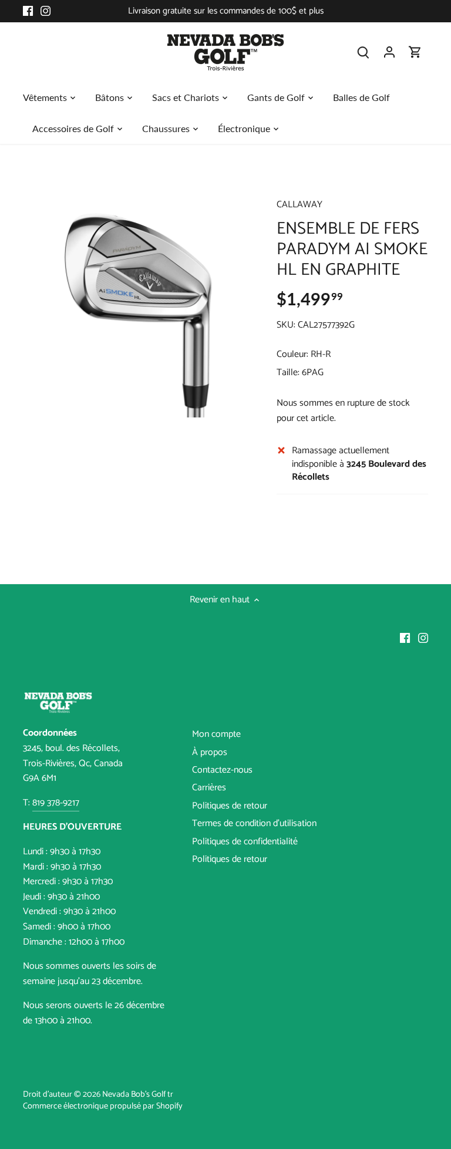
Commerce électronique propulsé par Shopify (103, 1106)
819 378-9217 (55, 803)
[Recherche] (363, 52)
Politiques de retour (229, 806)
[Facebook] (28, 11)
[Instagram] (46, 11)
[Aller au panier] (415, 52)
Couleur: (292, 354)
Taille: (288, 372)
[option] (138, 301)
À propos (209, 752)
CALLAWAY (299, 205)
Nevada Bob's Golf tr (137, 1094)
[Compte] (389, 52)
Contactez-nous (222, 770)
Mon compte (216, 734)
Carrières (209, 788)
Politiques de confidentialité (245, 842)
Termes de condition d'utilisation (254, 823)
